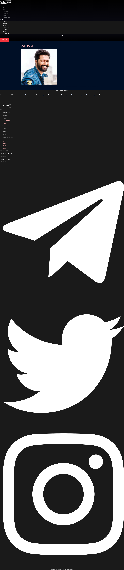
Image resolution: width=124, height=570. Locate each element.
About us (5, 115)
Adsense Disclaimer (8, 137)
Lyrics (4, 9)
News (4, 15)
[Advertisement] (26, 3)
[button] (62, 20)
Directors (5, 13)
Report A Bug (6, 140)
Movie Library (6, 112)
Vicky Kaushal (28, 46)
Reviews (5, 7)
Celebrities (6, 11)
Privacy (5, 128)
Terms (4, 131)
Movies (5, 21)
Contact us (5, 118)
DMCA (4, 134)
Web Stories (6, 17)
